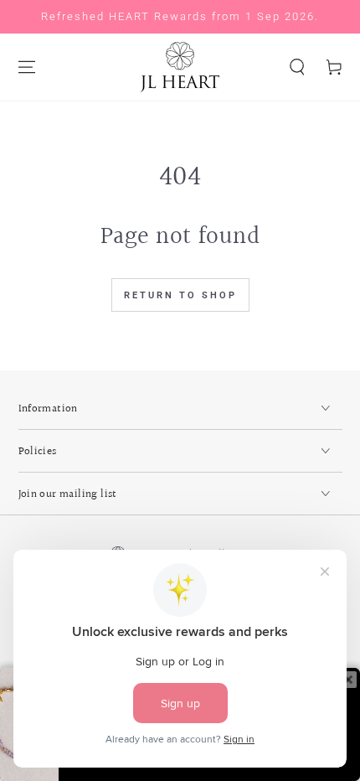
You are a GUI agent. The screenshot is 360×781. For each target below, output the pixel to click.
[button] (297, 67)
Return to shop (180, 295)
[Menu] (26, 67)
